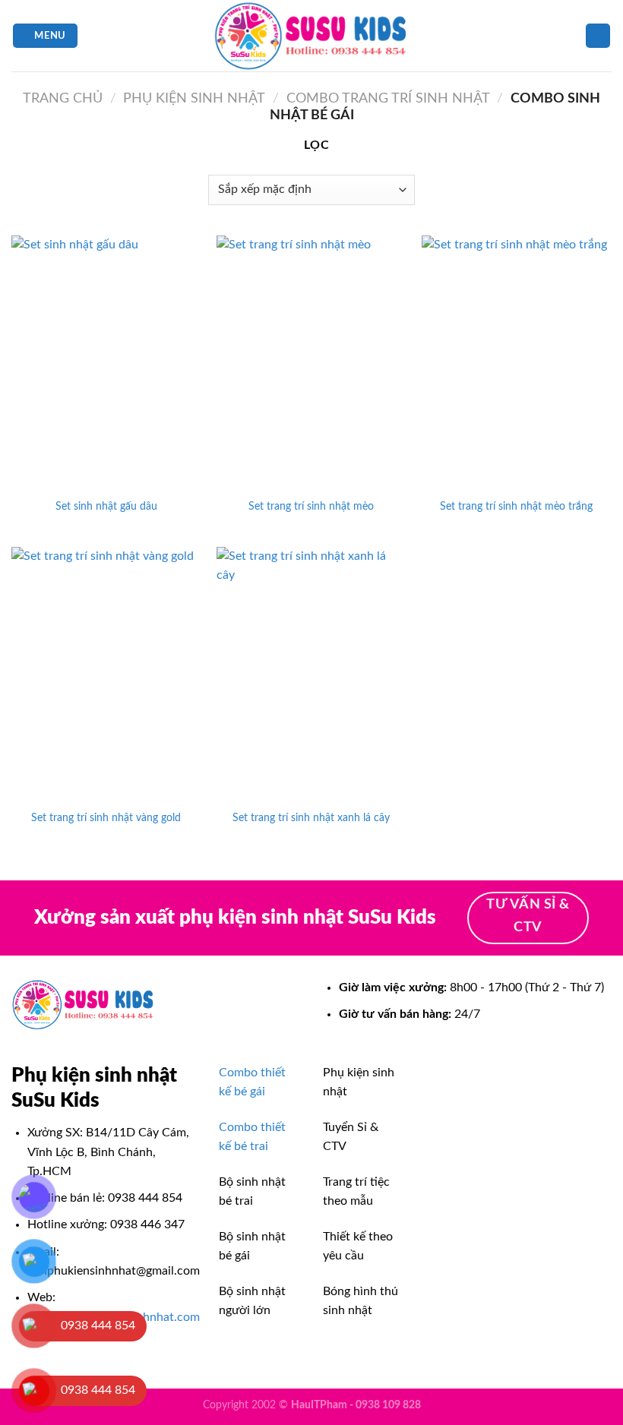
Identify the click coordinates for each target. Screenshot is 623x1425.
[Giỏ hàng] (598, 36)
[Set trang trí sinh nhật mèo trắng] (517, 362)
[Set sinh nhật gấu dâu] (106, 362)
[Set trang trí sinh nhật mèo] (311, 362)
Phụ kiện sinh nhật (194, 98)
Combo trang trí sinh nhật (388, 98)
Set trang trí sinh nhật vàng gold (106, 817)
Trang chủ (63, 98)
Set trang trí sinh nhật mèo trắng (516, 506)
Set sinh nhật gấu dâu (106, 506)
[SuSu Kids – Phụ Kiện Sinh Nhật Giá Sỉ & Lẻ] (311, 35)
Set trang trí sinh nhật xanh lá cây (311, 817)
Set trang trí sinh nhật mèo (311, 506)
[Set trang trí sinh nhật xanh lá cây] (311, 674)
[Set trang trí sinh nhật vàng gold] (106, 674)
